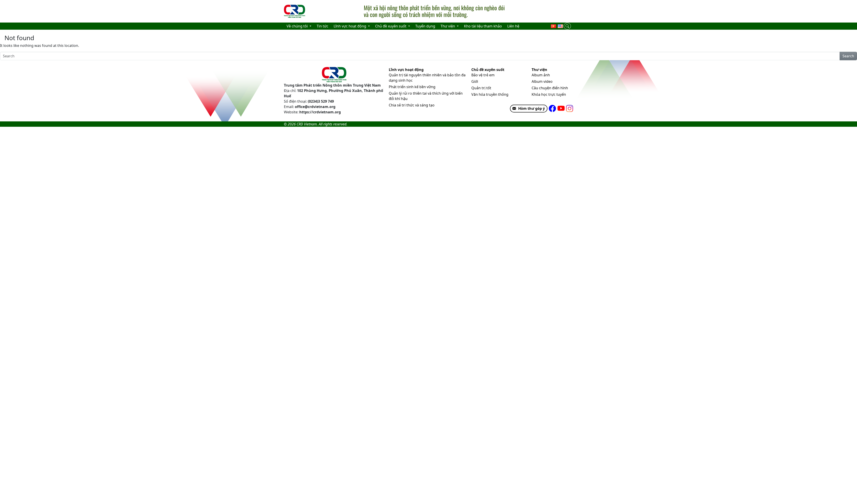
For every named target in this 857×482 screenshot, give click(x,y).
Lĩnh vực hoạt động (406, 69)
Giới (474, 81)
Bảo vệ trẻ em (483, 75)
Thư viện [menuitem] (448, 26)
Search (848, 56)
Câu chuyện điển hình (550, 87)
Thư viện (539, 69)
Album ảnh (541, 75)
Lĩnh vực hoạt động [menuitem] (350, 26)
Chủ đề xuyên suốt (487, 69)
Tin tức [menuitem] (322, 26)
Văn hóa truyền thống (489, 94)
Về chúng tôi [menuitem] (298, 26)
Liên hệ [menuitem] (513, 26)
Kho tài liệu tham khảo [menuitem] (483, 26)
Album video (542, 81)
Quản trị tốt (481, 87)
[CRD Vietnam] (295, 11)
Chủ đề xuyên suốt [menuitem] (391, 26)
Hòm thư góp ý (531, 108)
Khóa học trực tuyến (549, 94)
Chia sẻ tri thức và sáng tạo (412, 105)
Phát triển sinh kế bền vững (412, 86)
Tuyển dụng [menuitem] (425, 26)
